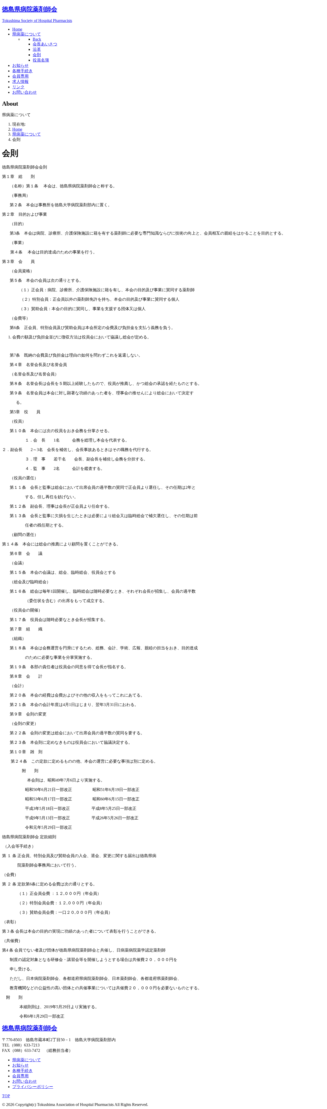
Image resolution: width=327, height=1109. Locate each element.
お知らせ (20, 1065)
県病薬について (26, 1060)
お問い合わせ (24, 1081)
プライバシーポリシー (32, 1086)
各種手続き (22, 1070)
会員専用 (20, 1076)
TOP (6, 1096)
